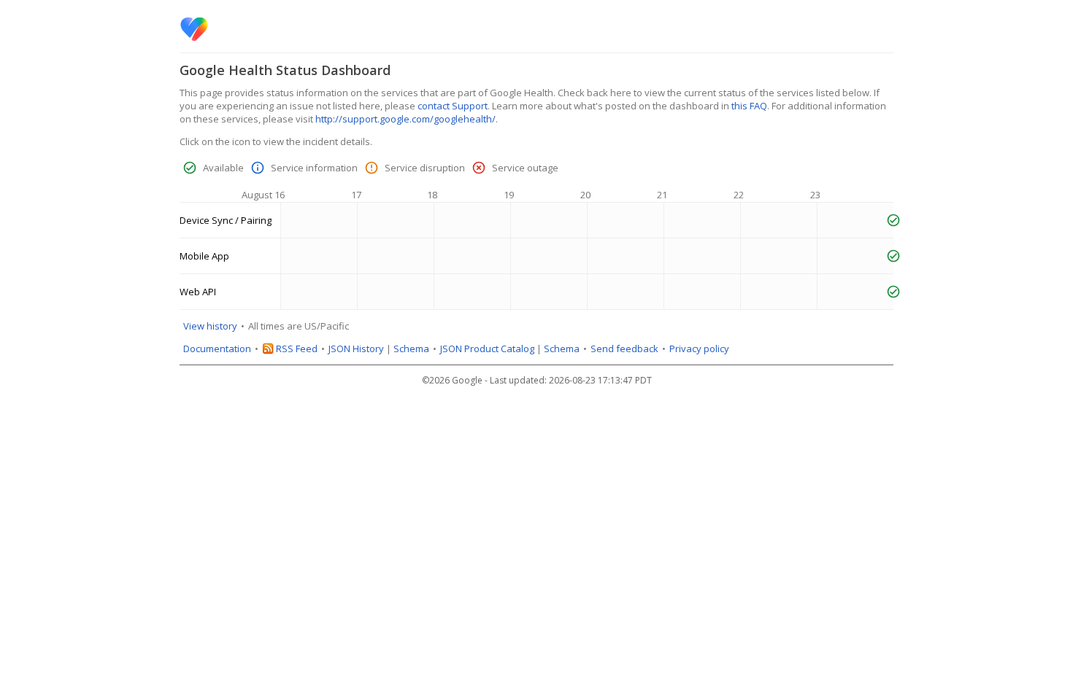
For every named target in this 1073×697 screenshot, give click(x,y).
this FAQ (749, 105)
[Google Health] (194, 29)
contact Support (453, 105)
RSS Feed (297, 348)
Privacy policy (699, 348)
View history (210, 325)
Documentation (217, 348)
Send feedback (624, 348)
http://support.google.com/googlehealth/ (405, 118)
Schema (411, 348)
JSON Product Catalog (487, 348)
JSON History (356, 348)
